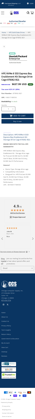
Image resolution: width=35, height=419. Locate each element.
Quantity (4, 105)
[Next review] (33, 238)
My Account (5, 343)
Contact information (8, 413)
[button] (28, 12)
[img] (17, 210)
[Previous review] (2, 238)
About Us (4, 317)
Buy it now (17, 121)
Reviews (4, 356)
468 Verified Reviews (17, 213)
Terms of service (6, 416)
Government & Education (10, 339)
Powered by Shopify (7, 402)
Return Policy (6, 334)
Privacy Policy (6, 326)
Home (3, 313)
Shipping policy (6, 409)
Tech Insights (6, 330)
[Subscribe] (32, 268)
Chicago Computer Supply (13, 399)
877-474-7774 (6, 300)
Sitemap (4, 352)
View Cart (4, 347)
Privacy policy (6, 406)
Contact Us (5, 321)
